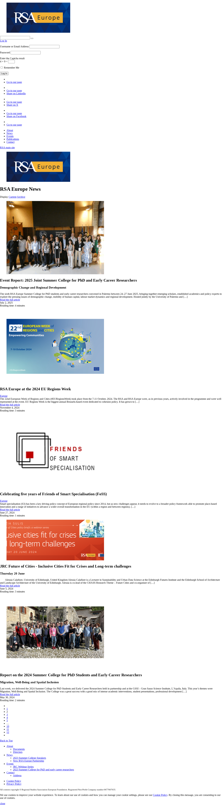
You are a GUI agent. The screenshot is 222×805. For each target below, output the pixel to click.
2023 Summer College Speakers (29, 757)
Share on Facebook (16, 116)
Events (10, 136)
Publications (13, 139)
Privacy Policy (14, 784)
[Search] (32, 38)
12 (8, 732)
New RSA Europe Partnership (28, 760)
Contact (10, 142)
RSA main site (7, 147)
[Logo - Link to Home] (38, 31)
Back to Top (6, 740)
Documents (19, 749)
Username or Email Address (14, 46)
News (10, 133)
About (10, 130)
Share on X (12, 105)
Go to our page (14, 82)
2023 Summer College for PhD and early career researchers (43, 769)
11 (8, 729)
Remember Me (11, 67)
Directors (17, 752)
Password (5, 52)
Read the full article (10, 299)
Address (17, 775)
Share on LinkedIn (16, 93)
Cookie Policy (14, 781)
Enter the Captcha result (12, 58)
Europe (3, 396)
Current (12, 196)
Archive (21, 196)
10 (8, 726)
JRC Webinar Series (23, 766)
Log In (3, 40)
